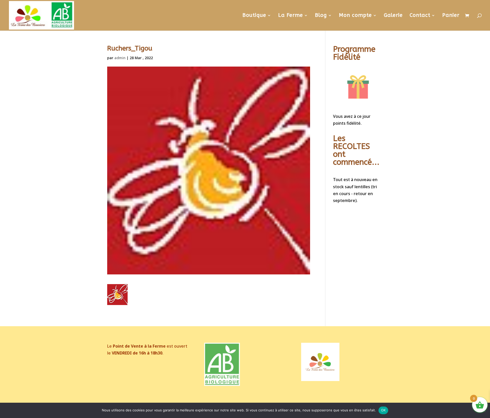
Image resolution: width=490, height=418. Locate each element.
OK (383, 410)
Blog (321, 16)
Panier (450, 16)
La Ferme (290, 16)
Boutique (254, 16)
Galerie (393, 16)
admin (120, 57)
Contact (420, 16)
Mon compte (355, 16)
